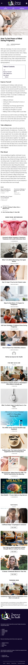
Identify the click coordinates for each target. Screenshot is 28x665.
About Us (8, 663)
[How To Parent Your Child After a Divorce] (14, 338)
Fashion (3, 632)
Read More (13, 527)
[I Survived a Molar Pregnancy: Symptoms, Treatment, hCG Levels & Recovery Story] (14, 228)
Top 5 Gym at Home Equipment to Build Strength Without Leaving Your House (14, 548)
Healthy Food (4, 631)
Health (3, 629)
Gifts (3, 635)
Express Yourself (7, 71)
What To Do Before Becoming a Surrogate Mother (14, 260)
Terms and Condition (21, 663)
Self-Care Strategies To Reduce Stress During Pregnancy (14, 326)
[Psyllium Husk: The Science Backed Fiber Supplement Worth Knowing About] (14, 441)
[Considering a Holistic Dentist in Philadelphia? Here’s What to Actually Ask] (14, 373)
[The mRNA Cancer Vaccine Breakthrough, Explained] (14, 418)
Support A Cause (5, 656)
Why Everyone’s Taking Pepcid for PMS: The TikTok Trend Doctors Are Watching (14, 473)
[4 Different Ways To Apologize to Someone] (14, 515)
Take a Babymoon (7, 73)
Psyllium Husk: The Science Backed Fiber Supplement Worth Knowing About (14, 450)
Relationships (4, 630)
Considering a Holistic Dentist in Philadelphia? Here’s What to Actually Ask (14, 383)
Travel (3, 644)
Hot (13, 8)
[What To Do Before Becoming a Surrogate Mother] (14, 250)
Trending (22, 8)
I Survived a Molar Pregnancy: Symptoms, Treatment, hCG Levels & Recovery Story (14, 238)
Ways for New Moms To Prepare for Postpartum (14, 303)
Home (4, 663)
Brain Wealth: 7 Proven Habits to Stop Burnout (14, 495)
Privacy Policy (13, 663)
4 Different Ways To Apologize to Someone (14, 524)
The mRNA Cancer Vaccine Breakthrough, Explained (14, 428)
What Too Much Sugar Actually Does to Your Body (14, 405)
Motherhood (18, 217)
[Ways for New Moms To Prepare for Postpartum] (14, 293)
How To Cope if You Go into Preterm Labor (14, 282)
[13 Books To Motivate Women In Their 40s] (14, 562)
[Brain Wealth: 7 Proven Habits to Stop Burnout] (14, 486)
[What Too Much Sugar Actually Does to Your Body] (14, 396)
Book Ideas (4, 645)
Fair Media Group (22, 661)
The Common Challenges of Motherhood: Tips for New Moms (20, 190)
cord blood (13, 167)
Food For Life (4, 655)
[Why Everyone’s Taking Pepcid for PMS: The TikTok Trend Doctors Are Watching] (14, 463)
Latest (5, 8)
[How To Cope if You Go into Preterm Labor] (14, 272)
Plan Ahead (6, 75)
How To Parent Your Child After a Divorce (14, 347)
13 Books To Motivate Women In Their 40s (14, 571)
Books (3, 633)
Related (6, 77)
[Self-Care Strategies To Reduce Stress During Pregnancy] (14, 315)
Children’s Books (5, 642)
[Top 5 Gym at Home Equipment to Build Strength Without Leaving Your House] (14, 538)
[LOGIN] (26, 3)
